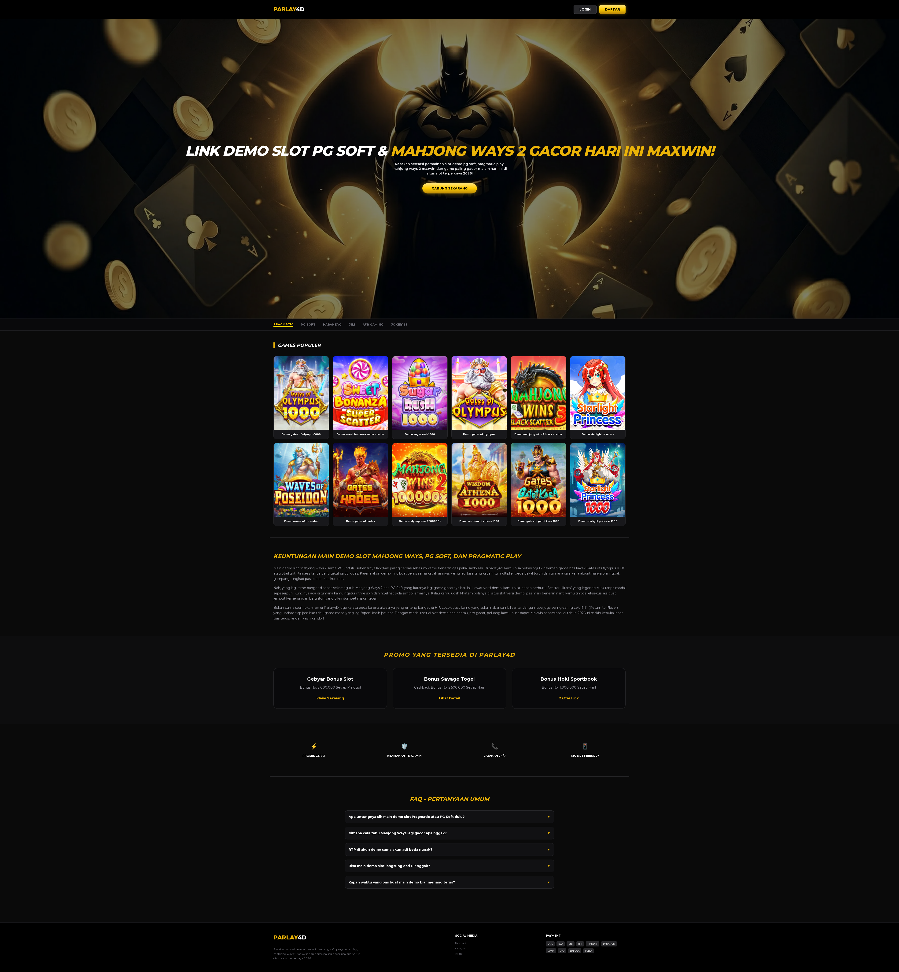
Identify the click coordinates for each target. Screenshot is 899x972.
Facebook (460, 943)
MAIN (301, 392)
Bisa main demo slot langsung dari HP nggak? (449, 866)
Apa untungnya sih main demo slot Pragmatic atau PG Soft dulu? (449, 817)
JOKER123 (399, 324)
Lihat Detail (449, 698)
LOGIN (585, 9)
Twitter (459, 953)
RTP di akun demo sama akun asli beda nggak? (449, 849)
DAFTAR (612, 9)
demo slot (290, 568)
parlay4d (496, 568)
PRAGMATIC (283, 324)
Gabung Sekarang (450, 188)
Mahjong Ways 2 (369, 588)
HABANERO (332, 324)
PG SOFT (308, 324)
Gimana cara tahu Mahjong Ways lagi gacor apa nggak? (449, 833)
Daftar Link (569, 698)
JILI (352, 324)
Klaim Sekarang (330, 698)
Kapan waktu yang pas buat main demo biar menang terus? (449, 882)
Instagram (461, 948)
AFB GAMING (373, 324)
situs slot (498, 593)
